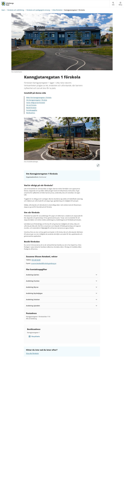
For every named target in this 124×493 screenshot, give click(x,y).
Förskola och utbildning (15, 10)
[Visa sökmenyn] (113, 3)
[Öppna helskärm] (98, 165)
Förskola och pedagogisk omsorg (38, 10)
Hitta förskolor (57, 10)
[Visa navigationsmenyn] (120, 3)
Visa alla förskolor (32, 353)
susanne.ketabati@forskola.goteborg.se (43, 263)
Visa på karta (35, 336)
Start (3, 10)
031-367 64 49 (36, 260)
